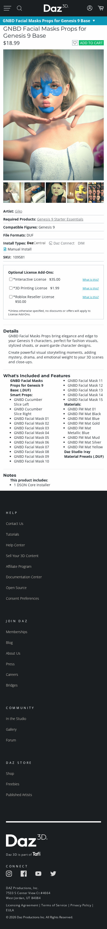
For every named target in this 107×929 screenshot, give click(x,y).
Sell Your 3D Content (22, 555)
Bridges (12, 685)
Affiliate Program (18, 566)
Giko (18, 211)
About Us (13, 653)
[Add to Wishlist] (75, 42)
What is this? (91, 279)
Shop (10, 773)
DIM (81, 243)
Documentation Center (24, 577)
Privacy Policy (80, 905)
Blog (9, 642)
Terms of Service (54, 905)
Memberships (16, 631)
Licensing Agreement (22, 905)
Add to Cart (91, 42)
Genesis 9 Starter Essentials (60, 219)
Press (10, 664)
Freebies (12, 784)
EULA (10, 910)
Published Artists (19, 794)
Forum (11, 740)
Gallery (11, 729)
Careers (12, 674)
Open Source (16, 587)
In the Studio (16, 718)
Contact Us (14, 523)
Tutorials (12, 534)
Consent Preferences (22, 598)
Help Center (15, 545)
